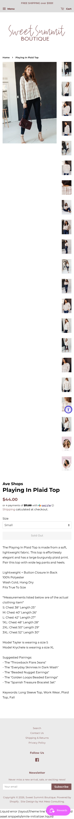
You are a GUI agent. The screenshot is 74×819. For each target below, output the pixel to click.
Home (6, 57)
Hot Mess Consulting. (52, 801)
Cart (68, 8)
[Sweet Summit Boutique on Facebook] (37, 760)
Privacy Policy (37, 742)
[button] (37, 505)
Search (37, 728)
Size (5, 518)
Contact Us (37, 733)
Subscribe (61, 786)
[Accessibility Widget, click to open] (68, 409)
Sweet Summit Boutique (41, 797)
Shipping (9, 509)
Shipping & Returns (37, 737)
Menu (11, 8)
